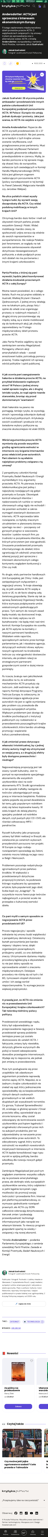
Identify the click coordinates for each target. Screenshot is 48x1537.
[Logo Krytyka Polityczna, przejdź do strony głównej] (16, 6)
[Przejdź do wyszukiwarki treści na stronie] (34, 6)
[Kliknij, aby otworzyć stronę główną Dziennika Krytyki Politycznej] (24, 1532)
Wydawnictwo (15, 1534)
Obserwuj (33, 1534)
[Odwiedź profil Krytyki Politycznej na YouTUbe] (31, 1513)
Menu (42, 1534)
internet (14, 1322)
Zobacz (18, 1406)
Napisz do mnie (25, 1304)
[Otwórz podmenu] (44, 1500)
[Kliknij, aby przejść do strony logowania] (44, 6)
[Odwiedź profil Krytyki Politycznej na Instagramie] (21, 1513)
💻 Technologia (32, 1322)
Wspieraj (5, 1534)
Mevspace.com (27, 1522)
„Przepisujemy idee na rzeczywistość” (20, 1500)
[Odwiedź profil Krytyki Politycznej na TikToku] (26, 1513)
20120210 (16, 1328)
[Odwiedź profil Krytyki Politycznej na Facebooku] (15, 1513)
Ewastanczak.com (9, 1525)
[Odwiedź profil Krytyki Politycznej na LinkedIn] (36, 1513)
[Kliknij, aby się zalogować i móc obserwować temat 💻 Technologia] (42, 1321)
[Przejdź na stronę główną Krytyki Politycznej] (15, 1491)
